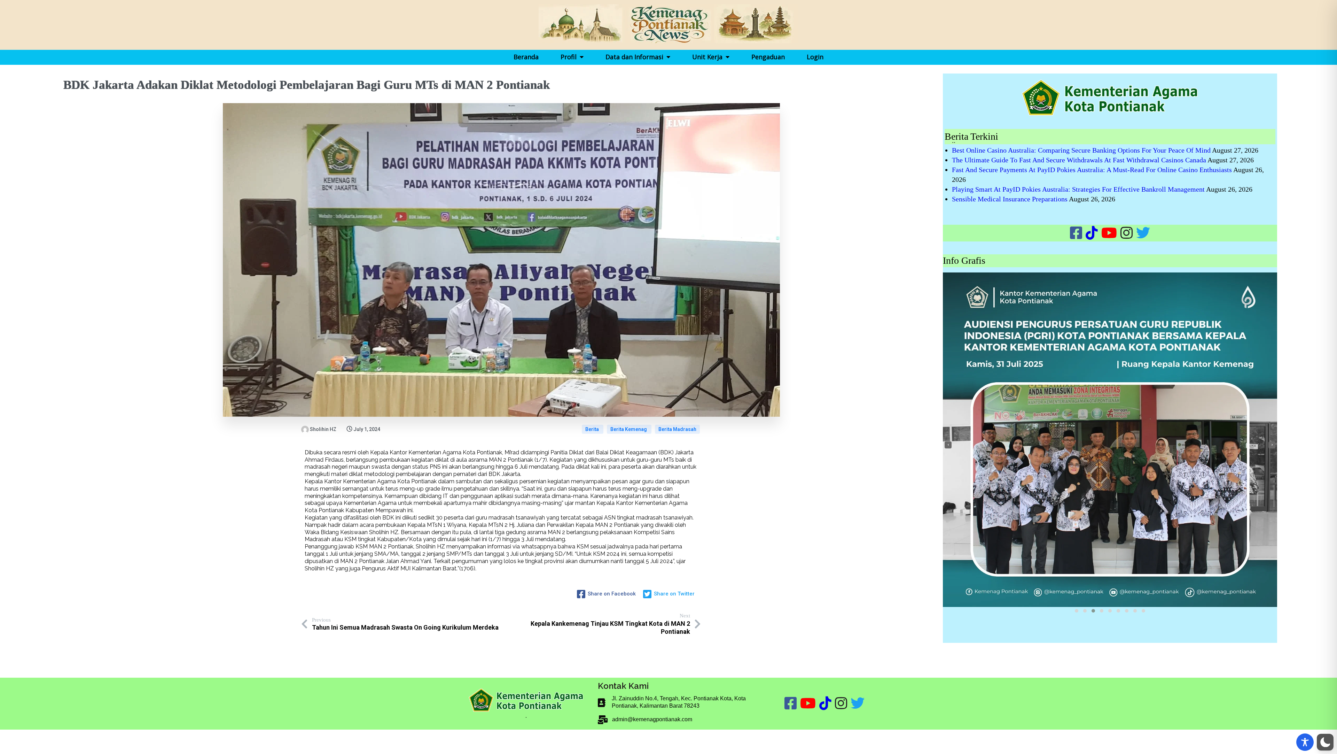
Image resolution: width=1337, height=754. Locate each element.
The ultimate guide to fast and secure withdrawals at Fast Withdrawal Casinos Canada (1079, 160)
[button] (1076, 610)
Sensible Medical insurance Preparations (1010, 199)
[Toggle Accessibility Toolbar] (1305, 742)
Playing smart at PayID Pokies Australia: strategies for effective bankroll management (1078, 189)
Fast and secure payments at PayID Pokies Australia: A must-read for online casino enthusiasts (1092, 170)
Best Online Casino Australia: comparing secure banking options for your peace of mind (1081, 150)
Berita (592, 429)
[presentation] (948, 444)
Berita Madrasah (677, 429)
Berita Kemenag (629, 429)
